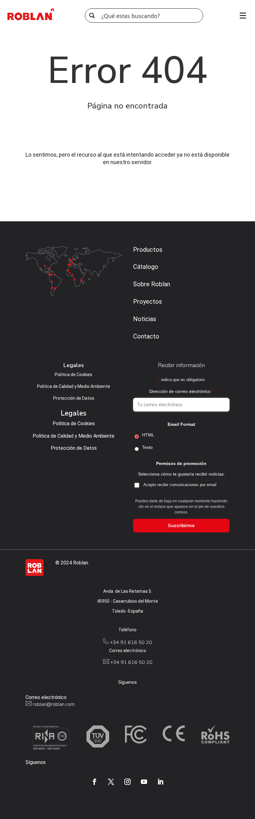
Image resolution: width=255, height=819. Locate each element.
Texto (147, 447)
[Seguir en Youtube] (144, 781)
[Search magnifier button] (92, 15)
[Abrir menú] (241, 15)
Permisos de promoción (181, 463)
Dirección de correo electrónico (181, 391)
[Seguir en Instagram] (127, 781)
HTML (148, 434)
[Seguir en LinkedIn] (160, 781)
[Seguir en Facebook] (94, 781)
